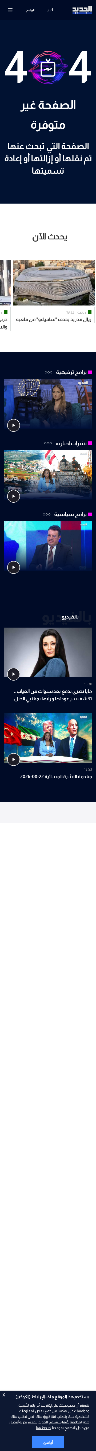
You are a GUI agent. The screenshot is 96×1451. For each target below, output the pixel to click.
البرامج (30, 10)
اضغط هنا (43, 1428)
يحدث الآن (49, 236)
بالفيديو (70, 617)
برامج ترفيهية (71, 372)
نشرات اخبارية (71, 443)
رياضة (81, 312)
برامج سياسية (70, 514)
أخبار (50, 10)
